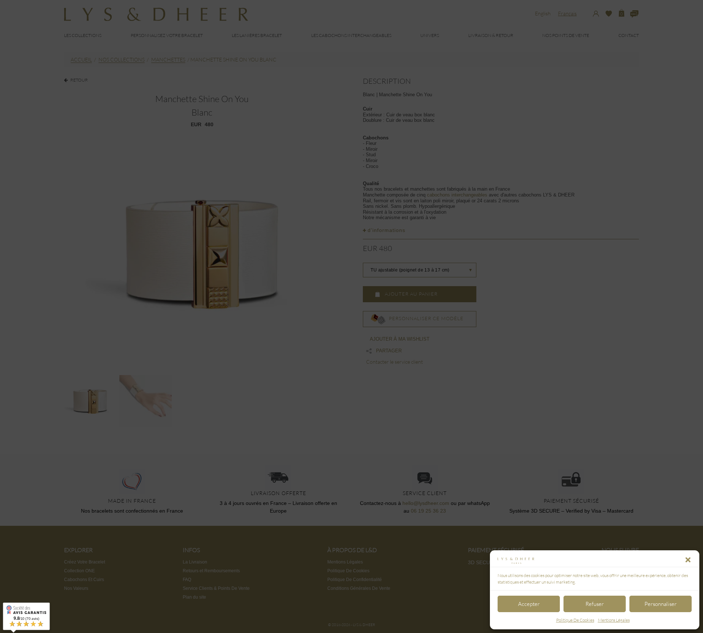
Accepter (529, 603)
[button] (688, 559)
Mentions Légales (614, 620)
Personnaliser (660, 603)
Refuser (594, 603)
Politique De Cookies (575, 620)
